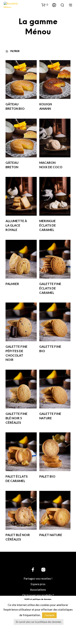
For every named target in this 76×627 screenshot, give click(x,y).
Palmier (12, 284)
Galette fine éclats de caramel (50, 288)
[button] (45, 5)
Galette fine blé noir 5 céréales (16, 418)
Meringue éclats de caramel (47, 225)
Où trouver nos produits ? (38, 595)
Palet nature (50, 535)
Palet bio (47, 476)
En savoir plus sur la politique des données (38, 621)
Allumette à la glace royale (16, 225)
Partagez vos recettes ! (38, 578)
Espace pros (38, 584)
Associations (38, 589)
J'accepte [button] (49, 615)
